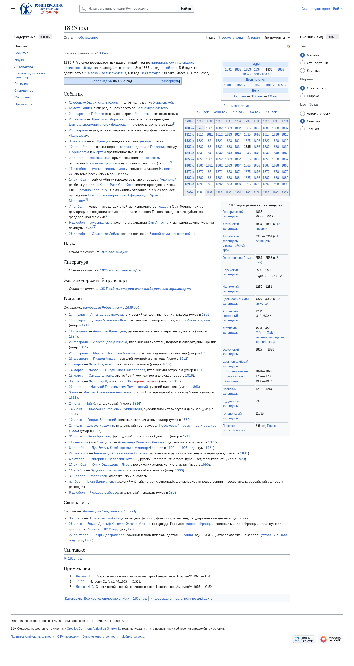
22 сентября (78, 453)
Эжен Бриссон (98, 436)
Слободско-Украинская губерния (95, 102)
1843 (228, 153)
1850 (200, 159)
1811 (209, 134)
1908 (275, 192)
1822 (219, 141)
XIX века (91, 73)
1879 (285, 172)
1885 (247, 178)
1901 (209, 192)
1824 (238, 141)
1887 (266, 178)
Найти (186, 9)
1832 (238, 69)
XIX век (257, 96)
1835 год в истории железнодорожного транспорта (145, 289)
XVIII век (239, 96)
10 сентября (78, 147)
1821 (209, 141)
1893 (228, 184)
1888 (275, 178)
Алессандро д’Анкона (110, 342)
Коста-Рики (108, 185)
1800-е (189, 128)
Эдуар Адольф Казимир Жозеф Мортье (118, 524)
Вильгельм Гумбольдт (106, 518)
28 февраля (78, 130)
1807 (266, 128)
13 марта (76, 364)
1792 (219, 121)
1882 (219, 178)
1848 (275, 153)
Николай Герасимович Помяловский (119, 387)
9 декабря (77, 222)
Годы (256, 64)
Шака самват (234, 376)
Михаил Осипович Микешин (115, 353)
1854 (238, 159)
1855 (247, 159)
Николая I (167, 168)
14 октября (77, 179)
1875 (247, 172)
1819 (285, 134)
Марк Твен (99, 476)
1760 (88, 540)
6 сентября (77, 448)
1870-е (189, 172)
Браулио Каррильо (92, 190)
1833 (248, 69)
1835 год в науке (114, 252)
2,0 (77, 580)
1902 (219, 192)
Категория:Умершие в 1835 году (110, 511)
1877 (266, 172)
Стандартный (317, 63)
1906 (257, 192)
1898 (275, 184)
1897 (266, 184)
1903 (228, 192)
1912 (183, 358)
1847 (266, 153)
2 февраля (77, 119)
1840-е (270, 85)
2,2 (87, 580)
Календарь (102, 81)
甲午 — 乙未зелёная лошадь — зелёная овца (270, 337)
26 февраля (78, 358)
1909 (285, 192)
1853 (228, 159)
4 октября (76, 459)
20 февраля (78, 342)
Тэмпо (271, 426)
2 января (76, 114)
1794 (238, 121)
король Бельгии (146, 381)
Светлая (313, 121)
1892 (219, 184)
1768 (131, 529)
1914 (83, 347)
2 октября (76, 158)
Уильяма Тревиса (103, 163)
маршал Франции (200, 524)
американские (101, 222)
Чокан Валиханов (99, 481)
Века (255, 90)
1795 (247, 121)
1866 (256, 165)
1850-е (282, 85)
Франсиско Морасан (107, 119)
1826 (256, 141)
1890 (200, 184)
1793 (228, 121)
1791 (209, 121)
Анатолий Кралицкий (109, 331)
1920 (241, 459)
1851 (209, 159)
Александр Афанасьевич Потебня (120, 453)
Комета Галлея (81, 108)
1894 (238, 184)
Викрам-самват (236, 371)
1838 (256, 74)
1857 (266, 159)
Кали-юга (231, 381)
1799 (285, 121)
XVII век (202, 112)
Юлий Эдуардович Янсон (111, 464)
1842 (219, 153)
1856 (256, 159)
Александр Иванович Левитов (141, 442)
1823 (228, 141)
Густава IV (267, 535)
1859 (285, 159)
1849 (285, 153)
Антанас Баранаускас (107, 314)
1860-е (189, 165)
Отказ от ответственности (100, 636)
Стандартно (316, 88)
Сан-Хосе (125, 185)
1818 (275, 134)
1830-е (255, 85)
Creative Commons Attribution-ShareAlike (94, 628)
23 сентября (78, 535)
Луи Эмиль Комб (105, 448)
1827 (266, 141)
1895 (247, 184)
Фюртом (99, 152)
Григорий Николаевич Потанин (114, 459)
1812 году (111, 529)
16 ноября (77, 470)
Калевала (78, 135)
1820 (200, 141)
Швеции (186, 535)
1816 (256, 134)
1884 (238, 178)
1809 (285, 128)
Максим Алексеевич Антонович (107, 392)
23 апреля (77, 387)
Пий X (90, 403)
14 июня (75, 409)
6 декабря (77, 492)
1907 (266, 192)
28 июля (75, 524)
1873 (228, 172)
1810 (200, 134)
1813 (228, 134)
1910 (200, 370)
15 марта (76, 375)
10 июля (75, 420)
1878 (275, 172)
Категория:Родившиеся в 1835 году (112, 307)
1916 (189, 375)
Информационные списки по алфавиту (181, 598)
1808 (275, 128)
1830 (200, 147)
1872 (219, 172)
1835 (101, 53)
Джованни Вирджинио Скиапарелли (117, 370)
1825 (247, 141)
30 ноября (77, 476)
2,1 (82, 580)
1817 (266, 134)
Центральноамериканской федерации (99, 124)
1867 (266, 165)
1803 (228, 128)
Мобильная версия (134, 636)
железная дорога (132, 147)
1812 (219, 134)
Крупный (314, 70)
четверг (127, 68)
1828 (275, 141)
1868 (275, 165)
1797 (266, 121)
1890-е (189, 184)
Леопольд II (98, 381)
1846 (256, 153)
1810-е (229, 85)
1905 (247, 192)
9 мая (73, 392)
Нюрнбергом (79, 152)
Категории (73, 598)
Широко (313, 96)
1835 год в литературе (120, 270)
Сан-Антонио (158, 222)
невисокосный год (78, 68)
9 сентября (77, 141)
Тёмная (313, 129)
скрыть (45, 37)
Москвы (94, 529)
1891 (209, 184)
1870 (200, 172)
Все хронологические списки (106, 598)
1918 (85, 325)
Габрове (97, 114)
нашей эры (168, 68)
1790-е (189, 121)
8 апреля (76, 518)
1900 (200, 192)
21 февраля (78, 353)
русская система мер (108, 168)
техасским (152, 158)
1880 (200, 178)
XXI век (271, 112)
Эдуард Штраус (101, 375)
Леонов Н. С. (85, 576)
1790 (200, 121)
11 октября (77, 168)
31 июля (75, 436)
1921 (209, 448)
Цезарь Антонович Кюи (108, 320)
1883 (228, 178)
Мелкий (313, 55)
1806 (256, 128)
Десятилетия (255, 79)
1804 (238, 128)
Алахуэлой (168, 179)
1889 (285, 178)
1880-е (189, 178)
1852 (219, 159)
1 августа (104, 442)
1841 (209, 153)
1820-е (241, 85)
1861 (209, 165)
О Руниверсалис (68, 636)
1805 (247, 128)
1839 (265, 74)
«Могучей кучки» (197, 320)
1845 (247, 153)
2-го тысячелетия (112, 73)
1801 (209, 128)
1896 (256, 184)
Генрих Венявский (101, 420)
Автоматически (318, 113)
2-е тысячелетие (236, 106)
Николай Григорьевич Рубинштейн (114, 409)
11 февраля (78, 331)
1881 (209, 178)
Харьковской (163, 102)
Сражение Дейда (105, 233)
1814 (238, 134)
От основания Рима (237, 258)
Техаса (162, 206)
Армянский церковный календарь (230, 316)
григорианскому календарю (173, 62)
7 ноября (76, 206)
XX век (273, 96)
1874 (238, 172)
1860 (200, 165)
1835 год (75, 558)
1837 (246, 74)
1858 (275, 159)
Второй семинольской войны (172, 233)
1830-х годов (150, 73)
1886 (256, 178)
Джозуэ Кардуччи (100, 425)
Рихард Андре (104, 358)
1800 (200, 128)
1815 (247, 134)
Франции (103, 141)
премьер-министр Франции (141, 448)
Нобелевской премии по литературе (187, 425)
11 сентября (78, 442)
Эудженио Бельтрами (108, 470)
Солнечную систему (152, 108)
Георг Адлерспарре (109, 535)
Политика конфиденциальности (32, 636)
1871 (209, 172)
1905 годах (188, 448)
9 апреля (76, 381)
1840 (200, 153)
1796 (257, 121)
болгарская (143, 114)
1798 (275, 121)
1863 (228, 165)
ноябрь (74, 481)
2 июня (74, 403)
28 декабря (78, 233)
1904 (238, 192)
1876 (256, 172)
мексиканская (100, 158)
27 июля (75, 425)
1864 (238, 165)
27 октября (77, 464)
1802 (219, 128)
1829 (285, 141)
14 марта (76, 370)
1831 (229, 69)
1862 (219, 165)
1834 (258, 69)
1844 (238, 153)
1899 (285, 184)
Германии (158, 147)
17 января (77, 314)
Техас (88, 228)
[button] (13, 9)
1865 (247, 165)
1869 (285, 165)
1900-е (189, 192)
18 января (77, 320)
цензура (145, 141)
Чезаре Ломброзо (104, 492)
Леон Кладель (100, 364)
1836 (281, 69)
